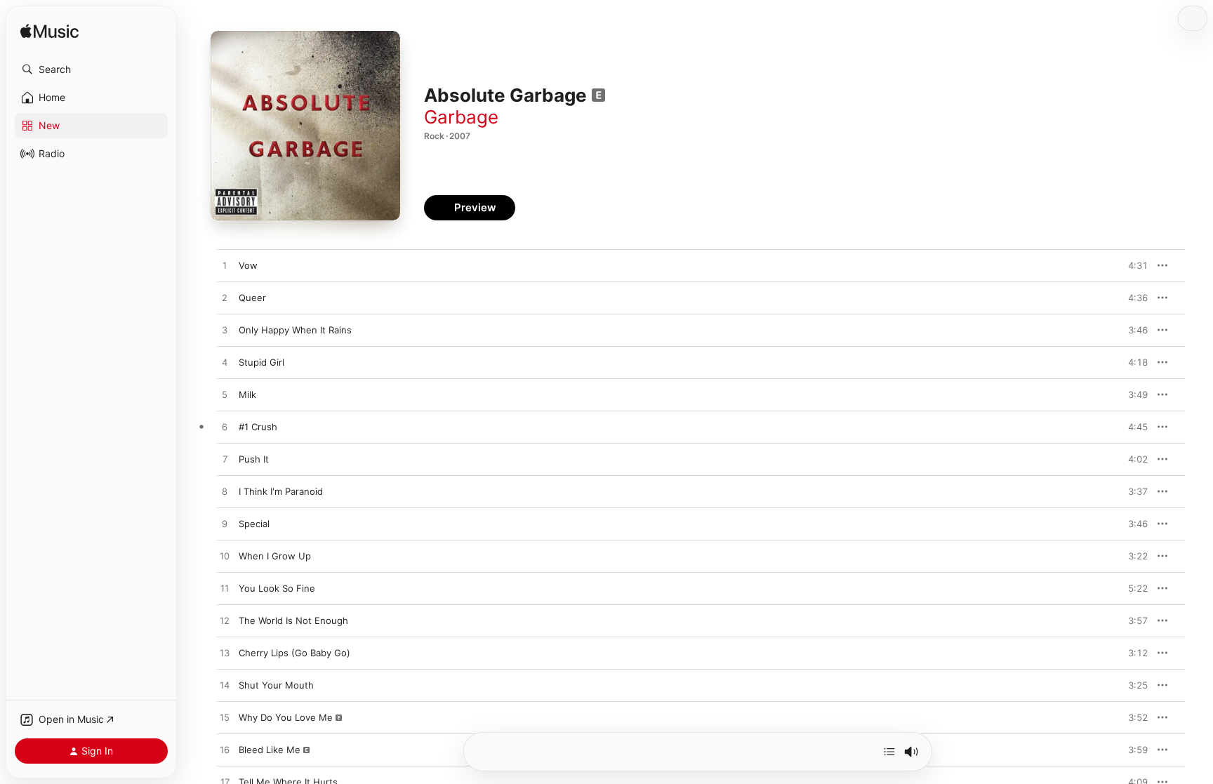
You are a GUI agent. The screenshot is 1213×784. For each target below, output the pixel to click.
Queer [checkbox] (252, 297)
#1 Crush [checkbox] (258, 426)
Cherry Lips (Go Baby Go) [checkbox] (294, 652)
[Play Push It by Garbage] (225, 459)
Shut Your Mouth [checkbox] (276, 685)
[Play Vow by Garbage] (225, 266)
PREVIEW (1132, 265)
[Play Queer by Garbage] (225, 298)
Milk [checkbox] (247, 394)
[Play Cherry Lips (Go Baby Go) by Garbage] (225, 653)
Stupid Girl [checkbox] (261, 362)
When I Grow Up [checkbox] (275, 556)
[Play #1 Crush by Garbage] (225, 427)
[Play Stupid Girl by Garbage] (225, 363)
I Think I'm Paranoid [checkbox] (281, 491)
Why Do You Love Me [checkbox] (286, 717)
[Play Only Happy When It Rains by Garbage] (225, 330)
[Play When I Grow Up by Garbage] (225, 556)
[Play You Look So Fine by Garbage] (225, 589)
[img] (49, 32)
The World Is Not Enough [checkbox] (293, 620)
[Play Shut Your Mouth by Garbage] (225, 685)
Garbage (461, 117)
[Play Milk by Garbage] (225, 395)
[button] (91, 69)
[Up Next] (889, 752)
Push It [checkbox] (254, 459)
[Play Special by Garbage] (225, 524)
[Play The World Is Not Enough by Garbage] (225, 621)
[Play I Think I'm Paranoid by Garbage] (225, 492)
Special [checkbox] (254, 523)
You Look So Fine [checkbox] (277, 588)
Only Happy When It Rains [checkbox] (295, 329)
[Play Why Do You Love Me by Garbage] (225, 718)
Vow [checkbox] (248, 265)
